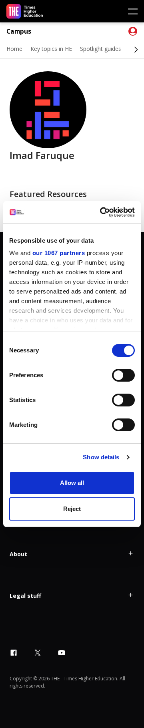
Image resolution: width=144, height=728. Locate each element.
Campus (18, 31)
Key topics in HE (51, 48)
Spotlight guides (100, 48)
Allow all (72, 482)
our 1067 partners (58, 252)
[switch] (123, 375)
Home (14, 48)
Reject (72, 508)
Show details (101, 457)
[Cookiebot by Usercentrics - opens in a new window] (101, 212)
